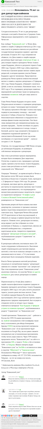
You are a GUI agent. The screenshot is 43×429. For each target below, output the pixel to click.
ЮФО (15, 4)
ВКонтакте (14, 350)
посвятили (14, 94)
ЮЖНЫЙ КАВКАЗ (9, 4)
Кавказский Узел (12, 1)
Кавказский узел (18, 44)
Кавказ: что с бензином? (7, 6)
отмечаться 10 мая (30, 60)
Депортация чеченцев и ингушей (22, 234)
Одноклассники (28, 350)
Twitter (25, 342)
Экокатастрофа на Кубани (31, 6)
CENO (9, 326)
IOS (12, 342)
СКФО (2, 4)
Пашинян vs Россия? (19, 6)
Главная (39, 1)
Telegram (11, 344)
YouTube (22, 347)
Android (6, 320)
